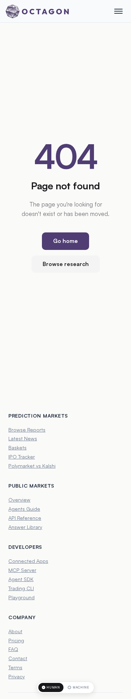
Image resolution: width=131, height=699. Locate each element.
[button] (118, 11)
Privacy (16, 676)
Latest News (22, 438)
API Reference (24, 518)
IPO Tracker (21, 456)
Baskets (17, 447)
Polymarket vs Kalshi (32, 465)
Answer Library (25, 527)
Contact (17, 658)
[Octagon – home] (37, 11)
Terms (15, 667)
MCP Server (22, 570)
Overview (19, 499)
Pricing (16, 640)
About (15, 631)
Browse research (66, 263)
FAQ (13, 649)
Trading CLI (21, 588)
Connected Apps (28, 561)
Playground (21, 597)
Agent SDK (21, 579)
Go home (65, 240)
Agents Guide (24, 508)
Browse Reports (26, 429)
